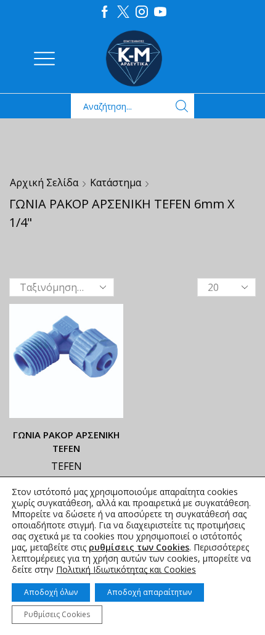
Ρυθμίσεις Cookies (57, 614)
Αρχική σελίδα (44, 182)
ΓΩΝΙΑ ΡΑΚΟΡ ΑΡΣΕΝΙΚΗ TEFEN (66, 441)
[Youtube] (160, 12)
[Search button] (181, 106)
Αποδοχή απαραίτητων (149, 592)
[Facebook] (105, 12)
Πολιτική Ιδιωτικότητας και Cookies (126, 569)
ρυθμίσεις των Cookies (139, 547)
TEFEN (66, 466)
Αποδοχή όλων (51, 592)
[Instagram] (142, 12)
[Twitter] (123, 12)
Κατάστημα (115, 182)
